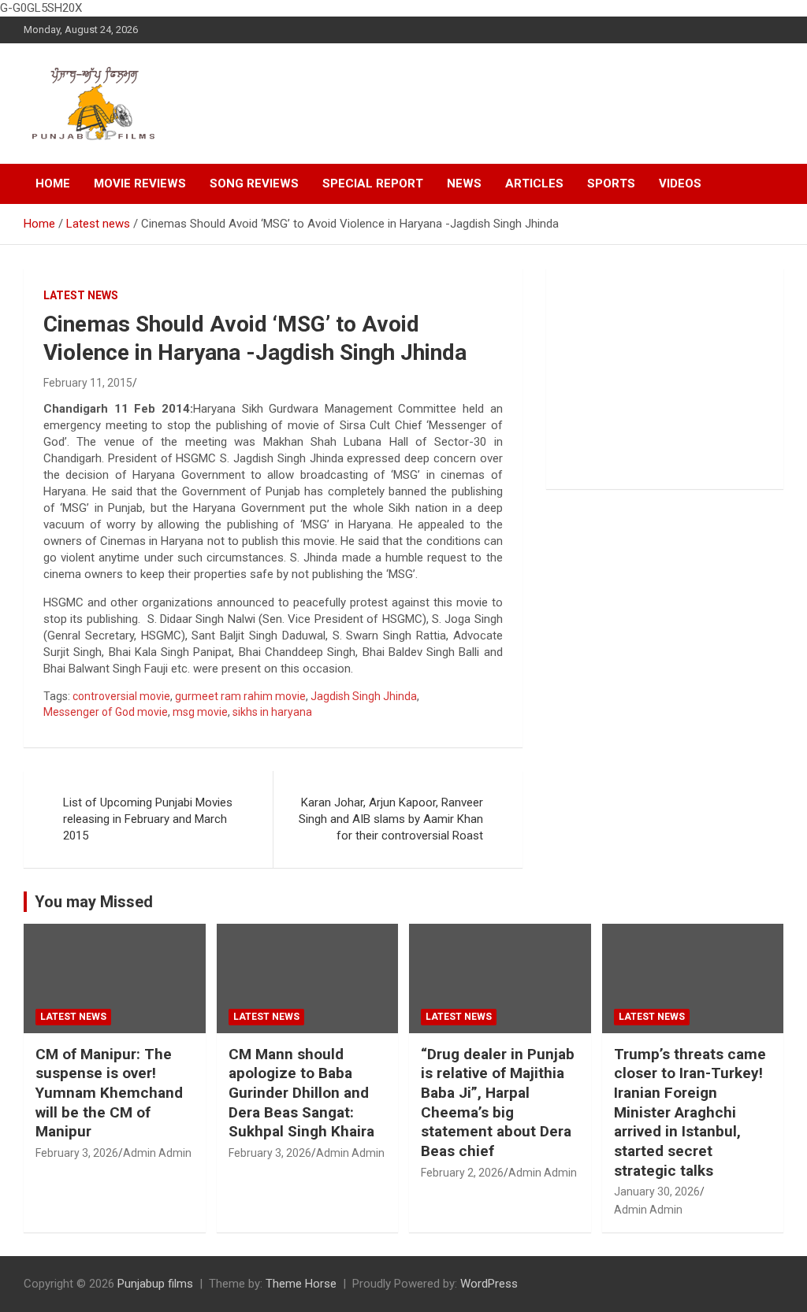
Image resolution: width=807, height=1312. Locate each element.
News (464, 183)
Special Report (372, 183)
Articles (534, 183)
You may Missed (94, 901)
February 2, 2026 (462, 1172)
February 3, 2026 (76, 1153)
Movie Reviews (140, 183)
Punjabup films (155, 1284)
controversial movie (121, 696)
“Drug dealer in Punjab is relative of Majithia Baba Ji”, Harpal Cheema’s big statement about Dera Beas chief (498, 1102)
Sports (611, 183)
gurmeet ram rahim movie (240, 696)
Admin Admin (157, 1153)
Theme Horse (301, 1284)
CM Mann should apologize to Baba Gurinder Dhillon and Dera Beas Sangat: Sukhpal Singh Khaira (301, 1093)
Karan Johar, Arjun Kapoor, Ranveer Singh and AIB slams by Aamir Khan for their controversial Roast (391, 819)
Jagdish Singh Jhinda (364, 696)
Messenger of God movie (105, 712)
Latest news (80, 295)
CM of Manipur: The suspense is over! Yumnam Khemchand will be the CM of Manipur (109, 1093)
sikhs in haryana (272, 712)
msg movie (200, 712)
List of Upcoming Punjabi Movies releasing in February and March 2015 (147, 819)
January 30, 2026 (657, 1191)
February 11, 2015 (87, 382)
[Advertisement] (665, 378)
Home (52, 183)
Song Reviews (254, 183)
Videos (680, 183)
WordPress (489, 1284)
